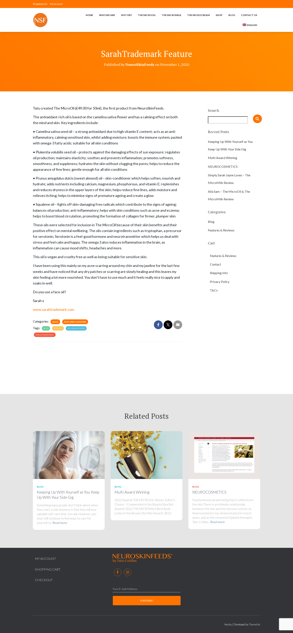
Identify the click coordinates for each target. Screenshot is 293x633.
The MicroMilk (171, 15)
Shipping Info (219, 273)
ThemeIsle (254, 624)
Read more (59, 522)
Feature (58, 328)
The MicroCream (198, 15)
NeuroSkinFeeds (76, 328)
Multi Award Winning (222, 158)
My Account (56, 3)
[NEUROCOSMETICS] (224, 455)
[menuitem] (250, 25)
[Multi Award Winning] (146, 455)
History (126, 15)
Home (89, 15)
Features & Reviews (75, 322)
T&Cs (214, 290)
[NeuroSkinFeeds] (40, 20)
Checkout (44, 580)
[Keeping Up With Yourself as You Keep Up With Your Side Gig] (69, 455)
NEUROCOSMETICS (223, 166)
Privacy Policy (219, 281)
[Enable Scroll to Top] (285, 625)
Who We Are (107, 15)
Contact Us (249, 15)
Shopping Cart (40, 3)
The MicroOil (147, 15)
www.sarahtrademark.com (53, 309)
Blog (231, 15)
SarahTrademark (44, 335)
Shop (219, 15)
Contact (215, 264)
